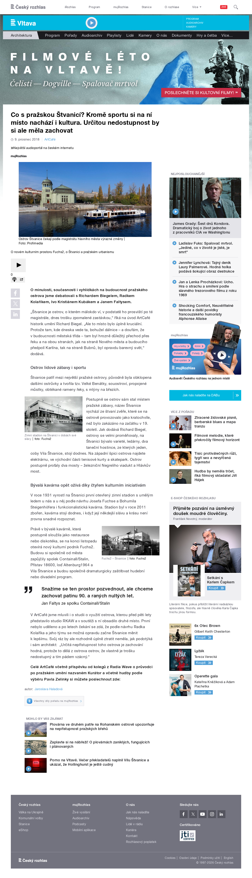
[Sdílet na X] (15, 303)
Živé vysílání (180, 360)
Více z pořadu (182, 412)
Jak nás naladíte (137, 812)
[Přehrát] (18, 265)
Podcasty (79, 824)
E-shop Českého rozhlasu (193, 498)
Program (94, 7)
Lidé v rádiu (134, 824)
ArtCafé (50, 139)
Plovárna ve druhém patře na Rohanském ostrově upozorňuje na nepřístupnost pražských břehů (102, 726)
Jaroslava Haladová (49, 689)
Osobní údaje (188, 857)
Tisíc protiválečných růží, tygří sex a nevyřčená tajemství (216, 457)
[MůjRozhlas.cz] (19, 156)
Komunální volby (31, 818)
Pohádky (178, 353)
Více (227, 35)
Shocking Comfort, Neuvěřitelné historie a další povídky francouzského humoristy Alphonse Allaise (206, 312)
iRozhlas (70, 7)
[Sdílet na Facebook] (15, 293)
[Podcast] (14, 280)
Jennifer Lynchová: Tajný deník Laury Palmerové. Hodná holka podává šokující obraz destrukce (206, 267)
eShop (23, 830)
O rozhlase (172, 7)
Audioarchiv (194, 22)
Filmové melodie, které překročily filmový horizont (217, 437)
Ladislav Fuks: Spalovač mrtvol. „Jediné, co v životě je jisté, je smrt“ (206, 247)
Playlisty (114, 35)
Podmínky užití (210, 857)
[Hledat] (236, 7)
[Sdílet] (21, 280)
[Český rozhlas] (28, 7)
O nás (162, 35)
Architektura (21, 35)
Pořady (71, 35)
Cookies (170, 857)
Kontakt (131, 836)
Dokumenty (182, 35)
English (228, 857)
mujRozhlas (121, 7)
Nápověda (133, 818)
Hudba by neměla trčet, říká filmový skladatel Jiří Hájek (216, 475)
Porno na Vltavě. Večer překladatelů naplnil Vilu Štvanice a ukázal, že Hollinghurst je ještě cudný (99, 762)
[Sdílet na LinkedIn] (15, 314)
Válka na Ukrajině (31, 812)
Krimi (197, 346)
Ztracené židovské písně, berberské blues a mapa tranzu (216, 421)
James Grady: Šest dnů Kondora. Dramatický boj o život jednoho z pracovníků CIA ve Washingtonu (201, 228)
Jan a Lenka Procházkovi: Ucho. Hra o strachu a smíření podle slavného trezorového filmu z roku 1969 (208, 288)
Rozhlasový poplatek (141, 842)
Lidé (130, 35)
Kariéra (131, 830)
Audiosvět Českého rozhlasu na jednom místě (199, 378)
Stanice (147, 7)
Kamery (191, 26)
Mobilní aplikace (84, 830)
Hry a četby (180, 346)
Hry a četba (207, 35)
